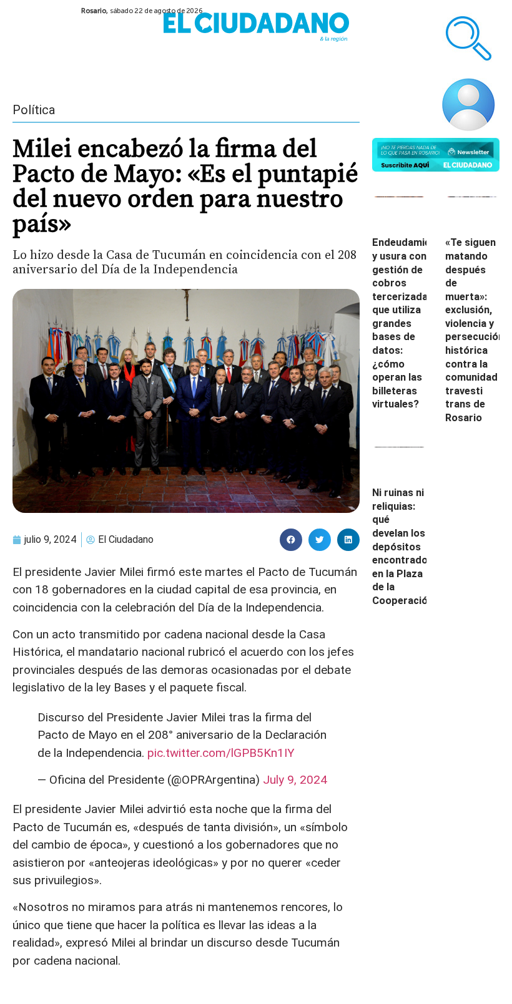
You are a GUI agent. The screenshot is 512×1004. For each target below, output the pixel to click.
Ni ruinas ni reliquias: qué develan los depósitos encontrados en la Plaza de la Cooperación (402, 547)
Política (33, 109)
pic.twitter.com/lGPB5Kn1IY (221, 753)
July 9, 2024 (295, 779)
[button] (291, 540)
